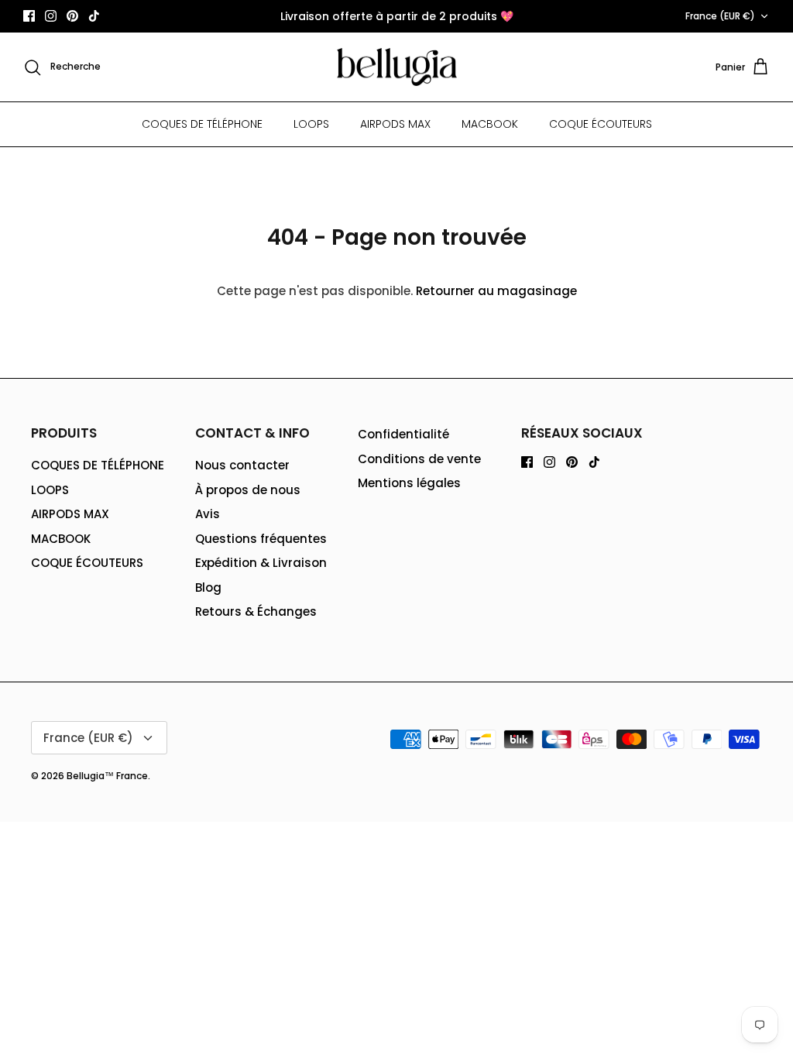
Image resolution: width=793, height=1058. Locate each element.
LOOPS (311, 124)
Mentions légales (409, 483)
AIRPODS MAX (395, 124)
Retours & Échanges (256, 611)
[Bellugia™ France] (397, 67)
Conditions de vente (419, 459)
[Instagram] (51, 16)
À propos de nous (247, 490)
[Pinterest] (72, 16)
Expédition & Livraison (261, 563)
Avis (207, 514)
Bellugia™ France (107, 775)
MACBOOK (490, 124)
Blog (208, 587)
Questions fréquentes (261, 539)
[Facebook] (29, 16)
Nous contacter (242, 465)
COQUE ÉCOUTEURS (600, 124)
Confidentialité (403, 434)
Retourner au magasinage (496, 291)
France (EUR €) (720, 15)
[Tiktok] (94, 16)
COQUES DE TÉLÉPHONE (202, 124)
